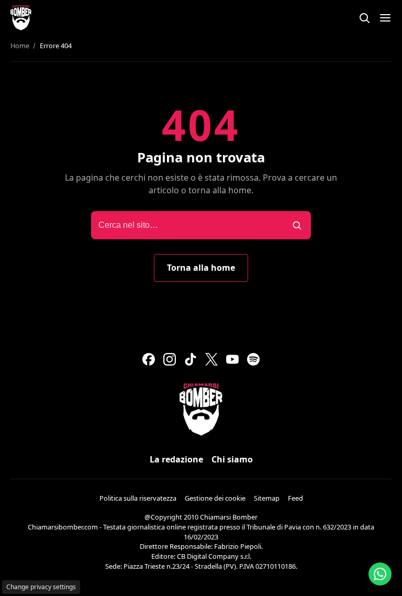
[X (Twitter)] (211, 359)
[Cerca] (364, 18)
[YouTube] (232, 359)
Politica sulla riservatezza (137, 498)
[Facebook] (148, 359)
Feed (295, 498)
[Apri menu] (385, 18)
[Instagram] (169, 359)
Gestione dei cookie (215, 498)
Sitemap (267, 498)
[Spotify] (253, 359)
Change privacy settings (41, 586)
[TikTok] (190, 359)
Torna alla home (201, 267)
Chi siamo (232, 459)
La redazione (176, 459)
